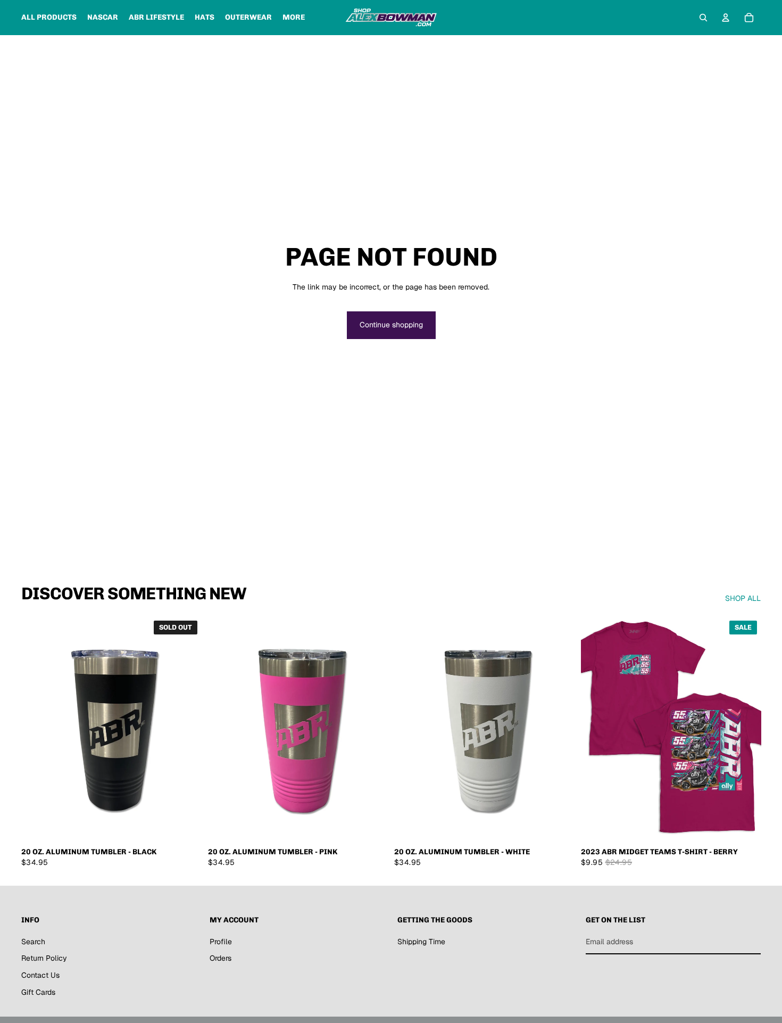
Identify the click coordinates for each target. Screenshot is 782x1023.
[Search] (703, 17)
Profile (221, 941)
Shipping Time (421, 941)
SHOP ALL (743, 598)
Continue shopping (391, 324)
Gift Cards (38, 992)
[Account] (725, 17)
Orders (220, 958)
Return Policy (44, 958)
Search (33, 941)
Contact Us (40, 975)
